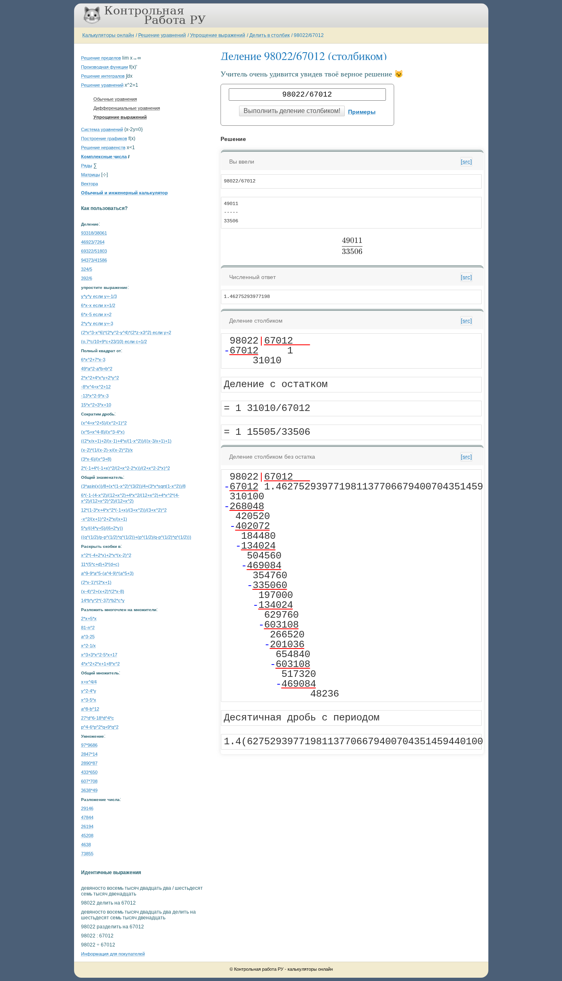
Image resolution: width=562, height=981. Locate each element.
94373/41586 (94, 260)
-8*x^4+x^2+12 (96, 386)
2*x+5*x (89, 618)
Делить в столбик (269, 35)
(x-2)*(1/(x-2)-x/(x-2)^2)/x (107, 450)
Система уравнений (102, 129)
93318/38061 (94, 233)
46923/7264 (93, 242)
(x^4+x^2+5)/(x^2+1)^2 (104, 422)
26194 (87, 826)
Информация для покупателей (113, 953)
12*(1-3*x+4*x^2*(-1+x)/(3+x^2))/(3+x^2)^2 (124, 510)
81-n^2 (88, 627)
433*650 (89, 772)
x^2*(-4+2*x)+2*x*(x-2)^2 (106, 555)
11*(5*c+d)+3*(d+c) (100, 564)
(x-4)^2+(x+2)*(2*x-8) (102, 591)
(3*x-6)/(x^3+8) (96, 459)
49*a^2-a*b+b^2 (96, 368)
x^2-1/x (88, 645)
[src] (466, 161)
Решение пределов (101, 57)
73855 (87, 853)
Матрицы (90, 174)
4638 (86, 844)
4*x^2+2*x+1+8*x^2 (100, 663)
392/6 (86, 278)
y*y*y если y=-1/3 (99, 296)
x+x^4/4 (89, 681)
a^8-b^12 (90, 708)
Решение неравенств (103, 147)
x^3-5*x (88, 699)
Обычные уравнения (115, 99)
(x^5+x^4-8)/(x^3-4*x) (103, 431)
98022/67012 (309, 35)
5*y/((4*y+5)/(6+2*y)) (102, 528)
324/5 (86, 269)
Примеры (362, 111)
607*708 (89, 781)
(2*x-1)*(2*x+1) (96, 582)
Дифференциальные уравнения (126, 108)
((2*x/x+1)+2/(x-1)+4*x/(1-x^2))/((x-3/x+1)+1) (126, 441)
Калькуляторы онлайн (108, 35)
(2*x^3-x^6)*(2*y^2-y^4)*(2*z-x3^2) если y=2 (126, 332)
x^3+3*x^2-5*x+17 (99, 654)
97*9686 (89, 745)
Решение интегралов (103, 76)
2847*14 (89, 754)
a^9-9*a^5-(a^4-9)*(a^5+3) (107, 573)
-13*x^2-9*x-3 (95, 395)
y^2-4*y (88, 690)
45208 (87, 835)
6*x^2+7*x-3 (93, 359)
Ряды (86, 165)
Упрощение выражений (217, 35)
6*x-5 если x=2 (96, 314)
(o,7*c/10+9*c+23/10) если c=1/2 (114, 341)
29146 (87, 808)
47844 (87, 817)
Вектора (89, 183)
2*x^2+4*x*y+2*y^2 (100, 377)
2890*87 (89, 763)
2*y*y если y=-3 (97, 323)
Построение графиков (104, 138)
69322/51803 (94, 251)
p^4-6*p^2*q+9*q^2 (99, 727)
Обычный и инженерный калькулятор (124, 192)
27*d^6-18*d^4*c (97, 718)
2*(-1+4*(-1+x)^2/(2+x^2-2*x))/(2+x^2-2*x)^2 (125, 468)
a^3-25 (88, 636)
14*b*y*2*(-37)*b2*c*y (103, 600)
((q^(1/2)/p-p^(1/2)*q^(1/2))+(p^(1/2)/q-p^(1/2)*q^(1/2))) (136, 537)
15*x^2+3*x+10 (96, 404)
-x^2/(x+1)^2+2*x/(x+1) (104, 519)
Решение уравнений (162, 35)
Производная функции (104, 67)
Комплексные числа (104, 156)
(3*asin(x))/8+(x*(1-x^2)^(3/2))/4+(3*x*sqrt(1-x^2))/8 (133, 486)
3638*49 (89, 790)
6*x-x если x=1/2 (98, 305)
